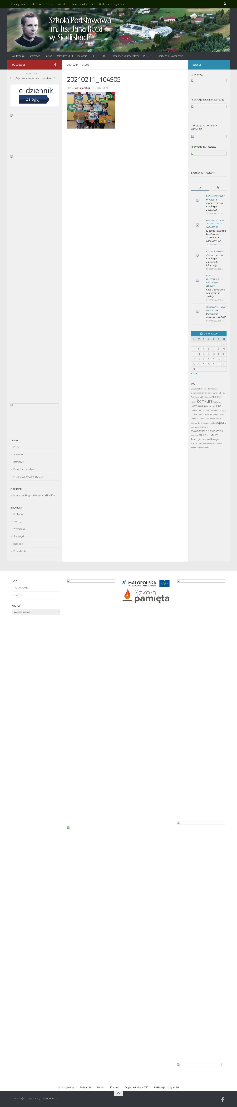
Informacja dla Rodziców (203, 147)
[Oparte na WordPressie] (22, 1098)
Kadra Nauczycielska (24, 469)
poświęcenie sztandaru (212, 418)
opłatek (199, 414)
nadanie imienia (204, 410)
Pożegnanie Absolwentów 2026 (216, 315)
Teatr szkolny (213, 223)
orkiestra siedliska (209, 414)
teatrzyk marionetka (202, 439)
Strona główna (17, 4)
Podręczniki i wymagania (170, 56)
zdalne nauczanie (203, 447)
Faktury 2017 (21, 587)
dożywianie (216, 393)
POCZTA (147, 56)
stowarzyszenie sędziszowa (207, 431)
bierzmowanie (196, 393)
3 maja (193, 389)
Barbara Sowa (82, 88)
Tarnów (209, 435)
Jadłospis (82, 56)
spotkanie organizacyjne (199, 427)
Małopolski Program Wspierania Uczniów (34, 495)
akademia (199, 389)
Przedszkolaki (213, 279)
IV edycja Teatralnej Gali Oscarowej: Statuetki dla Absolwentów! (216, 236)
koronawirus (198, 406)
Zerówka (210, 285)
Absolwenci (19, 454)
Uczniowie (18, 462)
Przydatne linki (20, 551)
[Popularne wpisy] (218, 187)
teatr (215, 435)
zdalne (193, 447)
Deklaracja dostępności (111, 4)
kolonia (217, 397)
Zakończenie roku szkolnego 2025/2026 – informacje (215, 260)
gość (211, 397)
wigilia (216, 439)
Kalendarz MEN (65, 56)
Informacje (34, 56)
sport (221, 422)
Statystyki (18, 536)
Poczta (49, 4)
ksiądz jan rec (210, 406)
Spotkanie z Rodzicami (203, 173)
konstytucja (217, 402)
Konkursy (18, 514)
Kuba (218, 406)
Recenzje (18, 544)
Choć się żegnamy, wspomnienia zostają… (215, 293)
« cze (194, 373)
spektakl (214, 423)
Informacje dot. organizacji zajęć (207, 99)
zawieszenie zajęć (209, 443)
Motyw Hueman (49, 1098)
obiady (220, 410)
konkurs (205, 400)
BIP (93, 56)
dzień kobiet (199, 397)
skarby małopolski (204, 423)
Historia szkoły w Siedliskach (28, 477)
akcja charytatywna (210, 389)
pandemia (194, 418)
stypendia (194, 435)
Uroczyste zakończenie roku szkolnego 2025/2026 (215, 205)
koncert (193, 402)
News (209, 195)
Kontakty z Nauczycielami (125, 56)
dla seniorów (206, 393)
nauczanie (213, 410)
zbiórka (219, 443)
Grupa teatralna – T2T (83, 4)
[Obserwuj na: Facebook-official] (55, 64)
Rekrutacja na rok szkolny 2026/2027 (204, 127)
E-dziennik (35, 4)
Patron (48, 56)
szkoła (202, 435)
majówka (194, 410)
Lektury (17, 521)
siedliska (194, 423)
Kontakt (62, 4)
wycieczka (196, 443)
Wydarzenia (18, 56)
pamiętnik (220, 414)
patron (201, 418)
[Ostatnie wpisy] (200, 187)
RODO (103, 56)
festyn (207, 397)
